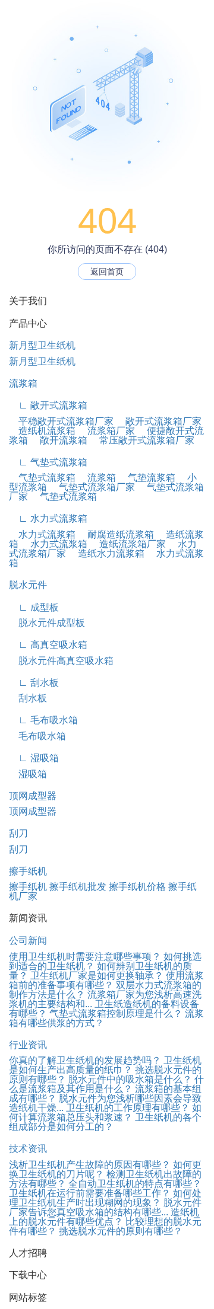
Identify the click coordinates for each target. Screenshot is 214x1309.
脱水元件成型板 (47, 623)
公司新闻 (28, 941)
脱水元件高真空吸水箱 (61, 661)
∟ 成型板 (34, 607)
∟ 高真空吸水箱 (48, 645)
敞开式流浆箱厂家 (159, 421)
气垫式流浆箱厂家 (92, 487)
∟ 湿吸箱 (34, 758)
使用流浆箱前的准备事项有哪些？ (106, 980)
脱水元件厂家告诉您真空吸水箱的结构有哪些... (105, 1207)
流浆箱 (23, 383)
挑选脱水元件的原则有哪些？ (120, 1231)
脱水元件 (28, 585)
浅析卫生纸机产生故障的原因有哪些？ (90, 1165)
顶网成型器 (32, 796)
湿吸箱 (28, 774)
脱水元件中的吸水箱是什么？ (130, 1079)
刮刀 (18, 833)
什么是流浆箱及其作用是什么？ (106, 1084)
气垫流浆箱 (146, 477)
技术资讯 (28, 1149)
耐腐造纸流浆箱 (116, 534)
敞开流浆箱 (58, 440)
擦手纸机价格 (137, 887)
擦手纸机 (28, 871)
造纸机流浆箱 (42, 431)
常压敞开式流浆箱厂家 (142, 440)
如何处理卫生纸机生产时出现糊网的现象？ (105, 1198)
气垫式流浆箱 (42, 477)
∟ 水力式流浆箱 (48, 518)
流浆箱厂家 (106, 431)
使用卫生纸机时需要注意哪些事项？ (85, 957)
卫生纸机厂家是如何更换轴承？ (96, 975)
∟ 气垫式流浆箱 (48, 462)
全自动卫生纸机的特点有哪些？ (135, 1184)
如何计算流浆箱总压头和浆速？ (105, 1112)
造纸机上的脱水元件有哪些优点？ (104, 1217)
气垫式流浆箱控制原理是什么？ (115, 1013)
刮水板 (28, 698)
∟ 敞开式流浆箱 (48, 405)
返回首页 (107, 271)
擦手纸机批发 (77, 887)
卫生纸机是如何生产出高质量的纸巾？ (105, 1065)
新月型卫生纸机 (42, 345)
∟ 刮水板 (34, 683)
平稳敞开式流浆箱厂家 (61, 421)
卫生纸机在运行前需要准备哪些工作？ (90, 1193)
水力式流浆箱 (42, 534)
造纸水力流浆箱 (106, 553)
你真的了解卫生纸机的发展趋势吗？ (85, 1060)
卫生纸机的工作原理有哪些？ (128, 1108)
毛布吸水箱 (37, 736)
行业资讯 (28, 1045)
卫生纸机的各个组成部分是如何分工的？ (105, 1122)
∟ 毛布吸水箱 (43, 720)
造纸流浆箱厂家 (128, 544)
